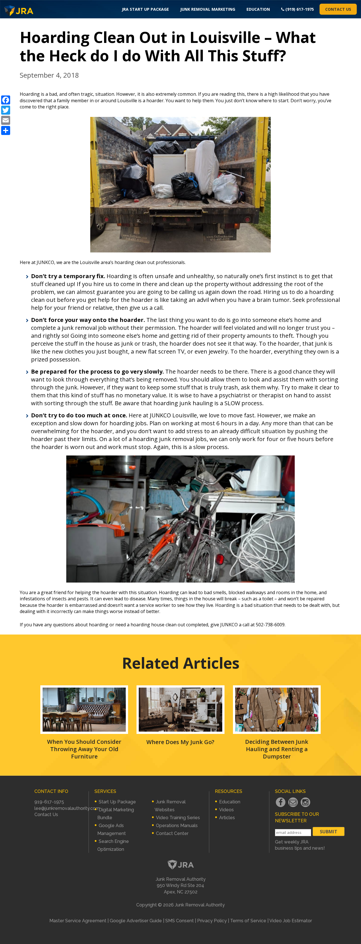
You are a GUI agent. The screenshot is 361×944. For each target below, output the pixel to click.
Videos (226, 809)
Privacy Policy (212, 920)
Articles (227, 817)
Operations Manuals (177, 825)
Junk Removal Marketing (207, 9)
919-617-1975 (49, 802)
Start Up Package (117, 802)
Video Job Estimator (290, 920)
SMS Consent (179, 920)
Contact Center (172, 833)
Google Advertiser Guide (136, 920)
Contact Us (338, 9)
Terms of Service (248, 920)
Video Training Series (178, 817)
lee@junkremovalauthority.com (67, 808)
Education (258, 9)
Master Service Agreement (77, 920)
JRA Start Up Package (145, 9)
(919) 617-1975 (299, 9)
